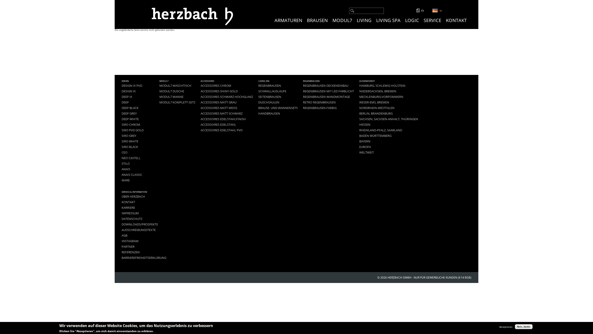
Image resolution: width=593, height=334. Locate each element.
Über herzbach (133, 197)
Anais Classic (132, 175)
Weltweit (366, 152)
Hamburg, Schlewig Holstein (382, 86)
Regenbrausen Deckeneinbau (325, 86)
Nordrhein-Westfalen (376, 108)
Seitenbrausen (269, 97)
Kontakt (456, 20)
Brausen (317, 20)
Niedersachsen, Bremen (377, 91)
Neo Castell (131, 158)
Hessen (364, 125)
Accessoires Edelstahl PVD (222, 130)
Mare (126, 180)
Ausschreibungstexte (139, 230)
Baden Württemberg (375, 136)
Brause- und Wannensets (278, 108)
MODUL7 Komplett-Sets (177, 102)
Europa (365, 147)
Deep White (130, 119)
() (422, 10)
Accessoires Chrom (216, 86)
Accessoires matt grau (219, 102)
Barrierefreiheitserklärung (144, 258)
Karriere (128, 208)
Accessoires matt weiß (219, 108)
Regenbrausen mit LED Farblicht (328, 91)
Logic (412, 20)
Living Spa (388, 20)
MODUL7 (342, 20)
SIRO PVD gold (133, 130)
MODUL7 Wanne (171, 97)
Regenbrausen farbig (320, 108)
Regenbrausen (269, 86)
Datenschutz (132, 219)
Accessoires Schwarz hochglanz (227, 97)
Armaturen (288, 20)
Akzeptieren (505, 326)
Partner (128, 247)
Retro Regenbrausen (319, 102)
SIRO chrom (131, 125)
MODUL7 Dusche (171, 91)
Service (432, 20)
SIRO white (130, 141)
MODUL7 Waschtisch (175, 86)
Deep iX (127, 97)
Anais (126, 169)
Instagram (130, 241)
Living (364, 20)
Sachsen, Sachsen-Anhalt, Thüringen (388, 119)
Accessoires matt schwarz (222, 114)
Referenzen (131, 252)
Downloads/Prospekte (140, 224)
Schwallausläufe (272, 91)
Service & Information (134, 191)
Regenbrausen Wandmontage (326, 97)
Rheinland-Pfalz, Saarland (380, 130)
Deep (125, 102)
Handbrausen (269, 114)
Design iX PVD (132, 86)
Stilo (126, 164)
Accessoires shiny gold (219, 91)
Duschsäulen (268, 102)
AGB (124, 236)
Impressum (130, 213)
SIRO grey (129, 136)
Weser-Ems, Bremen (374, 102)
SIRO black (130, 147)
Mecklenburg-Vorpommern (381, 97)
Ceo (124, 152)
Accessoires (207, 81)
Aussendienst (367, 81)
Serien (125, 81)
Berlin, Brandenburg (376, 114)
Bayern (364, 141)
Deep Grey (129, 114)
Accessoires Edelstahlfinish (223, 119)
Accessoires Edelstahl (218, 125)
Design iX (129, 91)
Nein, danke (523, 326)
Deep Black (130, 108)
